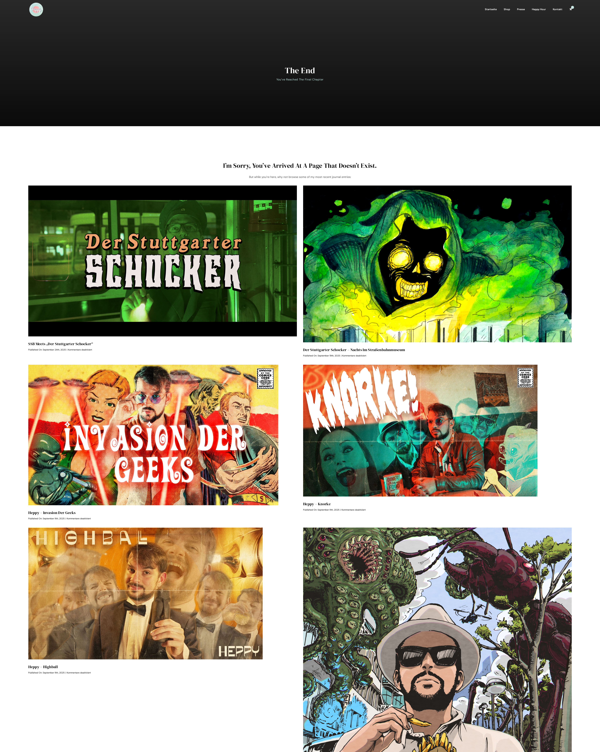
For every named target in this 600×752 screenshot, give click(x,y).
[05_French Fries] (437, 529)
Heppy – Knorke (317, 503)
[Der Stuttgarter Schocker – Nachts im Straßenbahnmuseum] (162, 187)
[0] (570, 9)
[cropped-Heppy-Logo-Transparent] (36, 3)
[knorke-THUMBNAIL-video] (420, 366)
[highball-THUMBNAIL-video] (145, 529)
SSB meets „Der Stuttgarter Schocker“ (60, 343)
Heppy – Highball (43, 666)
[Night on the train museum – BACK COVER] (437, 187)
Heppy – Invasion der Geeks (51, 512)
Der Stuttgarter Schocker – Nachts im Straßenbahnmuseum (354, 349)
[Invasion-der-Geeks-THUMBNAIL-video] (153, 366)
